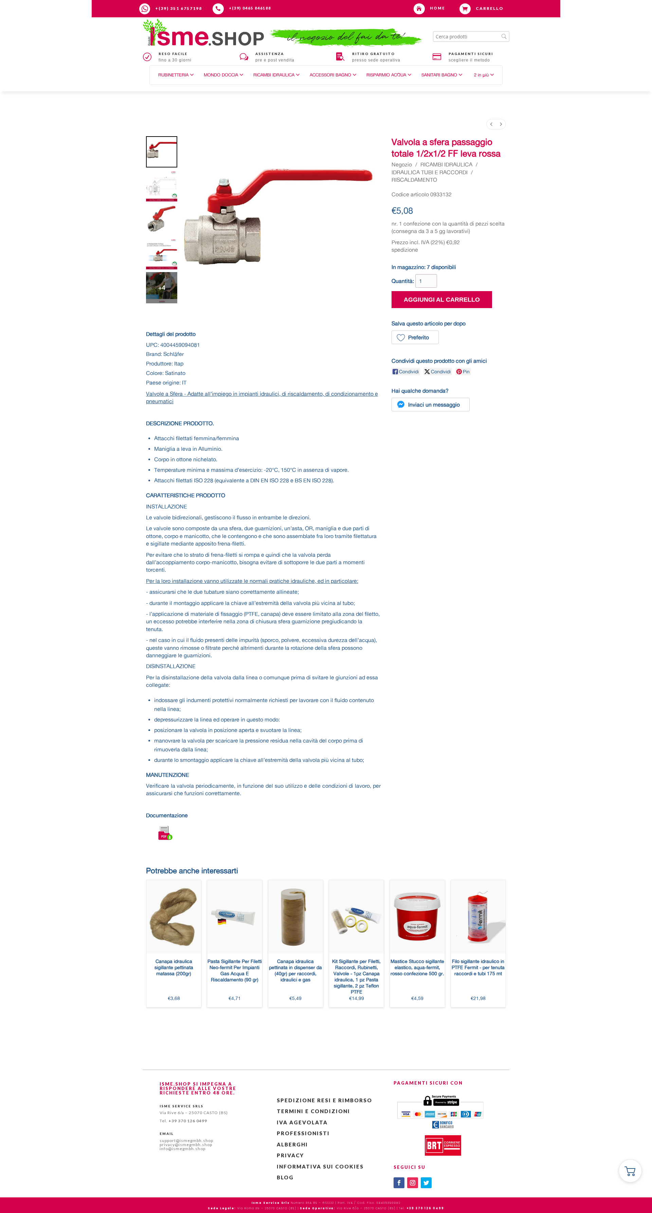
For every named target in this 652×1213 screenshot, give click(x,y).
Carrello (490, 8)
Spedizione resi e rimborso (324, 1100)
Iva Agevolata (302, 1122)
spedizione (405, 250)
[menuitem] (491, 124)
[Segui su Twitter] (426, 1182)
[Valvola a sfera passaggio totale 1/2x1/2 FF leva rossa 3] (161, 253)
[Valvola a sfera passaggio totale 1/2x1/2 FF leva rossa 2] (161, 219)
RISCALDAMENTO (414, 180)
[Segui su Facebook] (399, 1182)
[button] (484, 75)
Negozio (402, 164)
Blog (285, 1177)
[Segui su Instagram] (412, 1182)
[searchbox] (471, 36)
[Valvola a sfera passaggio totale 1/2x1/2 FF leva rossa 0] (161, 151)
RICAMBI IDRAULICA (446, 164)
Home (437, 8)
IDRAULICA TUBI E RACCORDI (430, 172)
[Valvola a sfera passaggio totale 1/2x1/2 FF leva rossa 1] (161, 185)
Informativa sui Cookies (320, 1166)
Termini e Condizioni (313, 1111)
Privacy (290, 1155)
